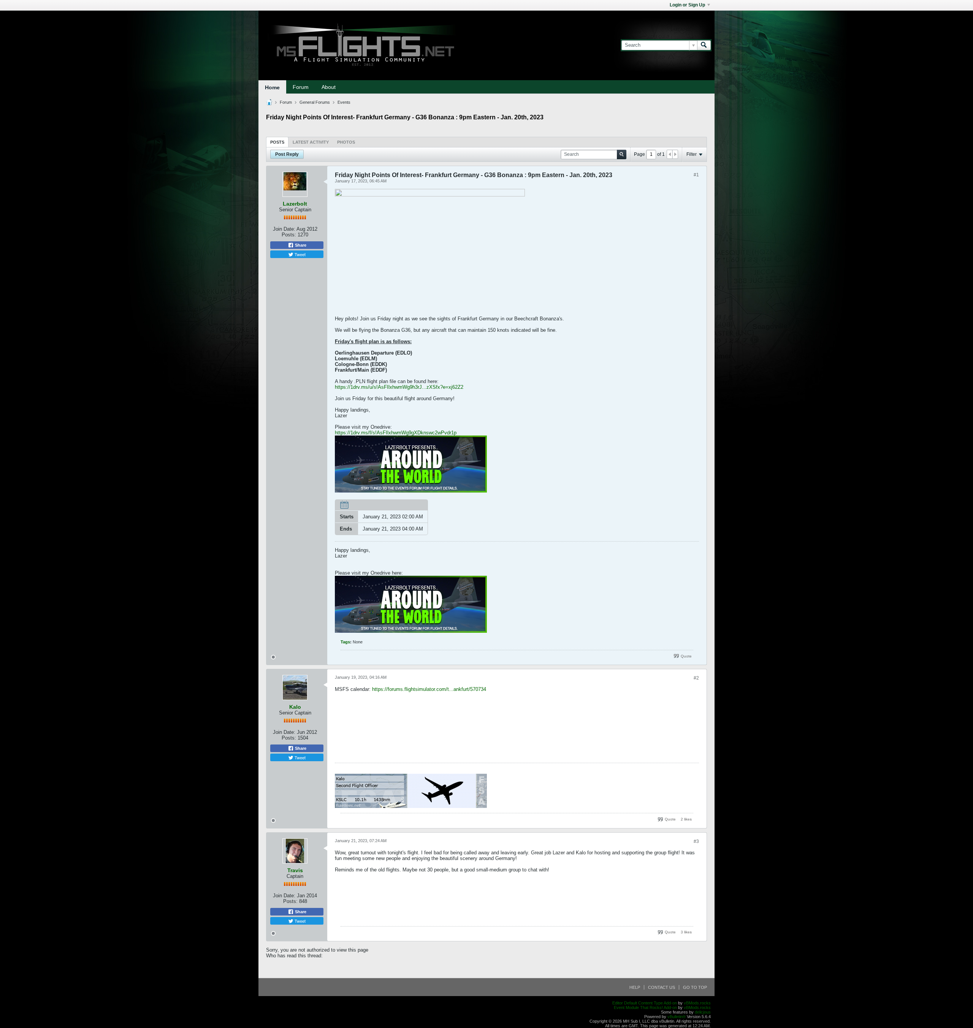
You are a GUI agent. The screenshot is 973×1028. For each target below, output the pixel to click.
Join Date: (284, 229)
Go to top (695, 987)
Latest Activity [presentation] (311, 142)
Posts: (289, 235)
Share (300, 245)
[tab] (277, 142)
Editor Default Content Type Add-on (644, 1003)
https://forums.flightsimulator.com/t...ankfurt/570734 (429, 689)
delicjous (703, 1012)
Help (634, 987)
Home (272, 87)
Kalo (295, 707)
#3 (696, 841)
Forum (301, 87)
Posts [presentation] (277, 142)
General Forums (315, 102)
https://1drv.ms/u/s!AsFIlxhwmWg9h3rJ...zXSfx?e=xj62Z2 (399, 387)
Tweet (299, 254)
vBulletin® (676, 1016)
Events (344, 102)
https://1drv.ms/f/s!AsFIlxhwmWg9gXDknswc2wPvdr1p (395, 433)
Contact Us (661, 987)
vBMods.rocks (697, 1003)
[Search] (704, 45)
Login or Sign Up (687, 5)
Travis (295, 870)
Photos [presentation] (346, 142)
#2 (696, 678)
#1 (696, 174)
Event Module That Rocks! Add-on (645, 1007)
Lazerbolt (295, 204)
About (329, 87)
